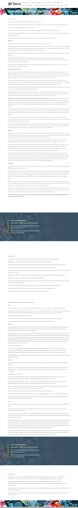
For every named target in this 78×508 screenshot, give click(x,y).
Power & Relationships (58, 2)
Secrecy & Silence (48, 2)
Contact (66, 5)
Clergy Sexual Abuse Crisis (37, 2)
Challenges (36, 5)
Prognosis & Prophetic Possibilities (48, 5)
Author (61, 5)
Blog (58, 5)
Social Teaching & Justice (28, 5)
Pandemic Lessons (26, 2)
